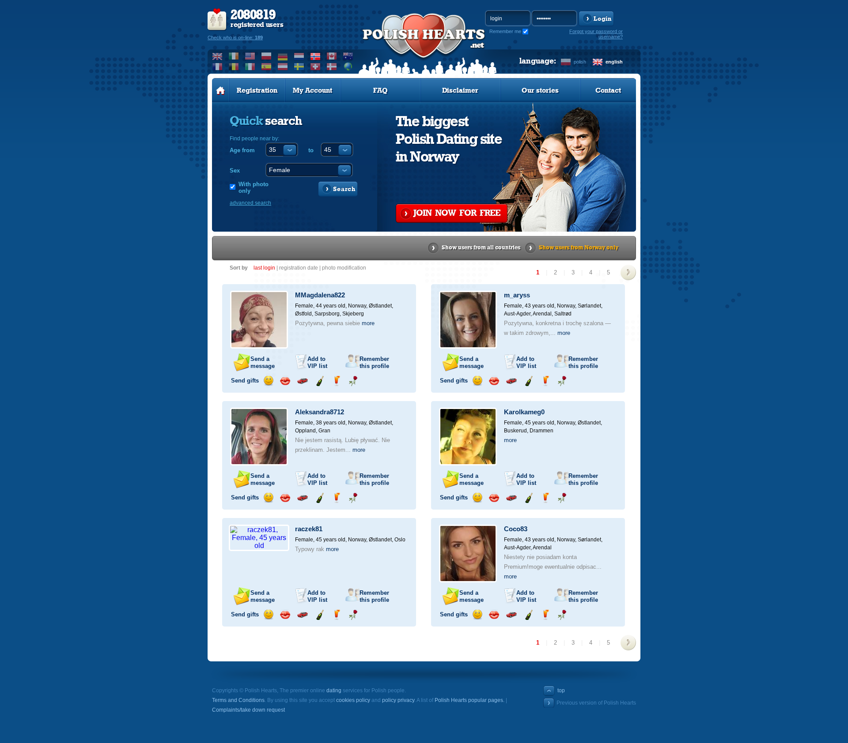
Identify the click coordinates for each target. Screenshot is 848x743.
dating (333, 690)
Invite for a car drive (302, 381)
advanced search (250, 203)
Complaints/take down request (248, 710)
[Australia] (348, 56)
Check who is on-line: (235, 37)
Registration (257, 90)
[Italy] (250, 66)
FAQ (380, 90)
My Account (312, 90)
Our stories (540, 90)
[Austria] (282, 66)
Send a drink (336, 381)
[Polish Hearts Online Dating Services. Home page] (220, 90)
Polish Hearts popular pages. (469, 700)
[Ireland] (233, 56)
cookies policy (353, 700)
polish (580, 61)
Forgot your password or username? (596, 34)
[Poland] (266, 56)
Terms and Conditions (238, 700)
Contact (608, 90)
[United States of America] (250, 56)
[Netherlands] (299, 56)
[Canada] (331, 56)
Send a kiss (285, 381)
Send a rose (353, 381)
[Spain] (266, 66)
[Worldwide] (348, 66)
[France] (217, 66)
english (614, 61)
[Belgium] (233, 66)
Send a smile (268, 381)
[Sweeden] (299, 66)
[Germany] (282, 56)
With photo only (253, 187)
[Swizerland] (315, 66)
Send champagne (319, 381)
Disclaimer (460, 90)
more (368, 323)
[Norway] (315, 56)
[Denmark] (331, 66)
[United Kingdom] (217, 56)
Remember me (505, 31)
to (311, 150)
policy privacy (398, 700)
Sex (235, 170)
